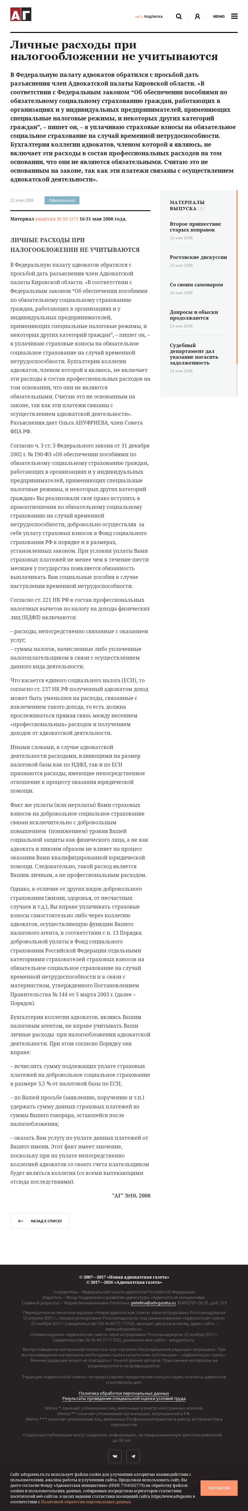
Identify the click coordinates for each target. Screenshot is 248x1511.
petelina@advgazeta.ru (153, 1303)
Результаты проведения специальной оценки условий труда (124, 1398)
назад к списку (46, 1220)
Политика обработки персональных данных (124, 1393)
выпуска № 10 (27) (56, 219)
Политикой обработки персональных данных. (86, 1502)
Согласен (219, 1488)
